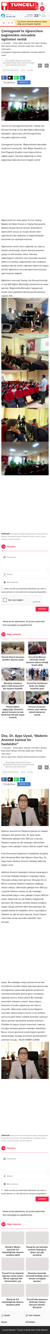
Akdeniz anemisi (16, 1135)
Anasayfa (7, 43)
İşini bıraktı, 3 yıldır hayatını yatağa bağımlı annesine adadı (31, 22)
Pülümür (4, 536)
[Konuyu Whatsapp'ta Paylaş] (16, 78)
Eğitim (21, 43)
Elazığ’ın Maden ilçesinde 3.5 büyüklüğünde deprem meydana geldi (12, 1251)
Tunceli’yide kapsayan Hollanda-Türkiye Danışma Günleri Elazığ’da (37, 1303)
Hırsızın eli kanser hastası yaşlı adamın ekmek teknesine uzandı (37, 710)
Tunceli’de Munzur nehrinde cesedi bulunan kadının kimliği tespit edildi (37, 661)
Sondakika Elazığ (14, 536)
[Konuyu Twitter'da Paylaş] (10, 78)
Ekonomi (27, 43)
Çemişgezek (14, 534)
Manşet (14, 46)
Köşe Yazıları (6, 46)
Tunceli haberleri (14, 539)
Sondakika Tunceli (27, 536)
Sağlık (28, 46)
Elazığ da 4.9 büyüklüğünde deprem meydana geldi (12, 1302)
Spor (33, 46)
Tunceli (37, 536)
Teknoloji (38, 46)
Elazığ (22, 534)
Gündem (43, 43)
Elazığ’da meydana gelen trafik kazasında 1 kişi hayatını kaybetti (13, 686)
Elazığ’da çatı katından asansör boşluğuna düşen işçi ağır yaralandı (37, 1251)
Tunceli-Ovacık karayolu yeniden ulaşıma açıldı (12, 658)
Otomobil (21, 46)
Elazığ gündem (30, 534)
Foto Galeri (35, 43)
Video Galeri (6, 49)
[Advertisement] (25, 190)
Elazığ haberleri (41, 534)
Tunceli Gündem (13, 1141)
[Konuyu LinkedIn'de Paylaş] (22, 78)
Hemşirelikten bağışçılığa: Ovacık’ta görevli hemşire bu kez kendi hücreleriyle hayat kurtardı (12, 712)
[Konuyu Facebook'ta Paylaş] (4, 78)
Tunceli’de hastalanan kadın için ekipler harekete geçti (37, 686)
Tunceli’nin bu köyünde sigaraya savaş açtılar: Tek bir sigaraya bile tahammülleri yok (13, 1277)
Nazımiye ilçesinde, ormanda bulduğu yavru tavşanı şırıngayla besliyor (37, 1277)
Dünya (15, 43)
